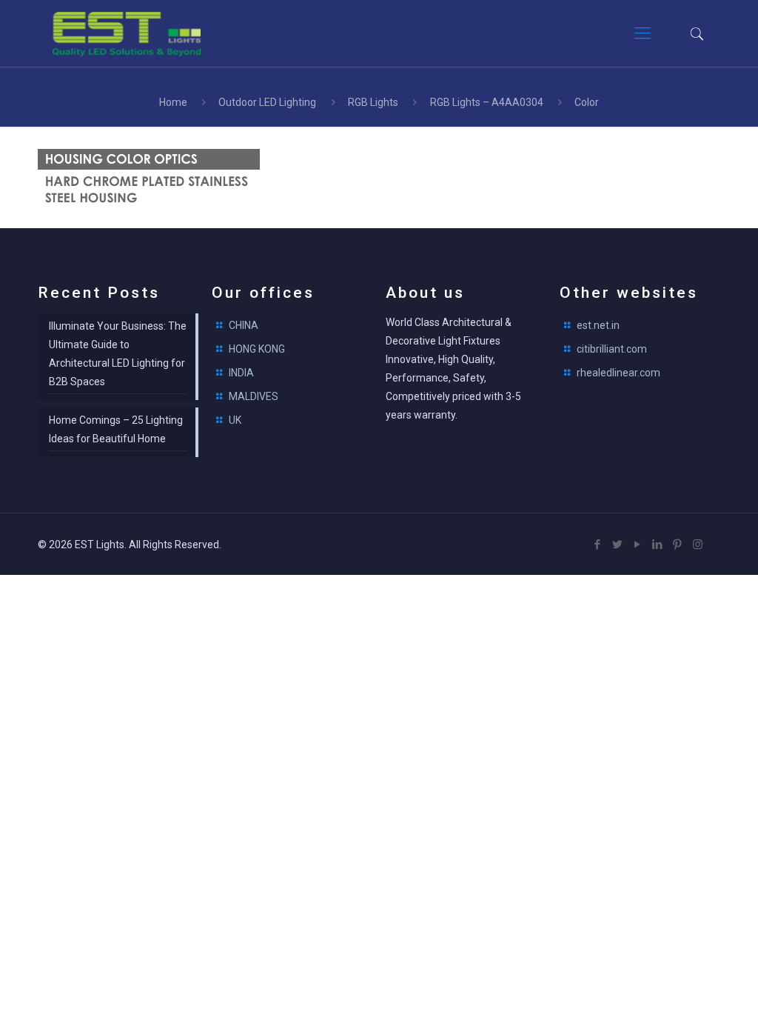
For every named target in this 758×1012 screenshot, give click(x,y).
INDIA (241, 373)
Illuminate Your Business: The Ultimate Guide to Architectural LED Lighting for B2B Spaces (118, 353)
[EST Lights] (127, 33)
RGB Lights (373, 102)
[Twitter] (617, 544)
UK (235, 420)
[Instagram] (697, 544)
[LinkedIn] (657, 544)
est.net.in (598, 325)
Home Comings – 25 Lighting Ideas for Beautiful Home (116, 429)
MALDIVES (253, 396)
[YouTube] (637, 544)
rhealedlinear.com (618, 373)
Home (173, 102)
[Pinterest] (677, 544)
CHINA (243, 325)
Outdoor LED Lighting (267, 102)
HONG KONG (257, 349)
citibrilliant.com (612, 349)
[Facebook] (598, 544)
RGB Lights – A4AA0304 (486, 102)
